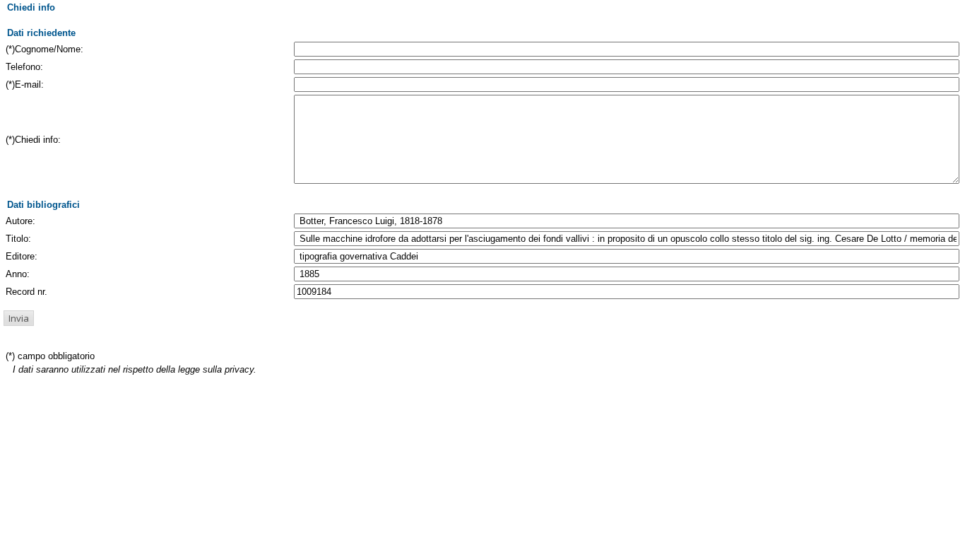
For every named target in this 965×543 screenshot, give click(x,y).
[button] (19, 318)
